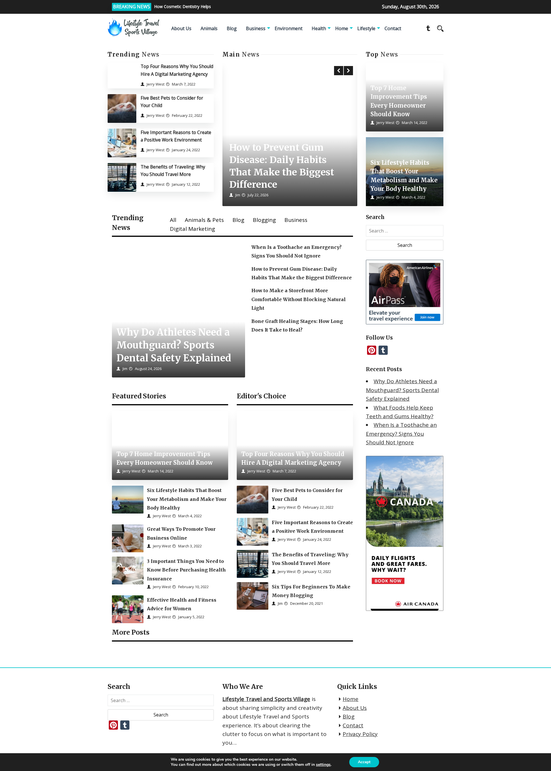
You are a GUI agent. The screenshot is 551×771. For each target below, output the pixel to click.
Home (341, 28)
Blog (232, 28)
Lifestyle (366, 28)
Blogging (264, 220)
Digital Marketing (192, 229)
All (173, 220)
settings (323, 764)
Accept (364, 762)
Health (319, 28)
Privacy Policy (360, 734)
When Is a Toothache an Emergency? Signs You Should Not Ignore (401, 433)
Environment (288, 28)
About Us (181, 28)
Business (255, 28)
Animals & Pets (204, 220)
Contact (393, 28)
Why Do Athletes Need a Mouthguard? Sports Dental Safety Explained (402, 389)
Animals (209, 28)
